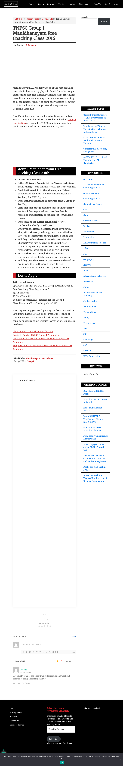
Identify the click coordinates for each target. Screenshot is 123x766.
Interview (88, 281)
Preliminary (89, 323)
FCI (85, 254)
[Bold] (23, 652)
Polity (86, 317)
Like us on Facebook (92, 708)
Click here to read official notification (33, 331)
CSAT (85, 209)
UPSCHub (19, 19)
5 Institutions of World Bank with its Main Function (94, 140)
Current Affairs (90, 220)
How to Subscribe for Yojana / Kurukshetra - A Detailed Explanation (95, 478)
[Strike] (33, 652)
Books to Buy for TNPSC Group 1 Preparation (36, 335)
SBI (84, 334)
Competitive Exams (92, 204)
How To (87, 265)
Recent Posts (33, 19)
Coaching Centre (91, 198)
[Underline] (30, 652)
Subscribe (53, 739)
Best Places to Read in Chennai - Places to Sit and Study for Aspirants (94, 458)
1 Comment (31, 45)
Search (84, 17)
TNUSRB (87, 350)
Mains (86, 287)
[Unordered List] (40, 652)
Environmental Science (94, 243)
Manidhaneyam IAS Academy (39, 358)
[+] (56, 652)
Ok (62, 762)
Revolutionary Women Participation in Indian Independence (94, 129)
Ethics (86, 248)
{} (53, 652)
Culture (87, 215)
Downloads (47, 19)
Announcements (91, 193)
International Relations (94, 276)
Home (12, 708)
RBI (85, 328)
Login (73, 636)
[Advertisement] (44, 68)
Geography (88, 259)
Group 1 (30, 361)
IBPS (85, 270)
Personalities (89, 312)
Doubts (86, 226)
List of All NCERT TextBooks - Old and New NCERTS (93, 419)
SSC (85, 345)
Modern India (90, 301)
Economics (88, 237)
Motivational (89, 306)
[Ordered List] (36, 652)
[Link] (50, 652)
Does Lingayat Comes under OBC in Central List (93, 447)
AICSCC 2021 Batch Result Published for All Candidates (95, 160)
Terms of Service (17, 725)
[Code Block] (46, 652)
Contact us (14, 721)
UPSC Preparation (92, 356)
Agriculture (89, 179)
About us (13, 717)
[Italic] (26, 652)
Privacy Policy (16, 712)
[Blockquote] (43, 652)
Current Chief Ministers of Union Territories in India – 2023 (95, 118)
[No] (120, 759)
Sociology (88, 339)
